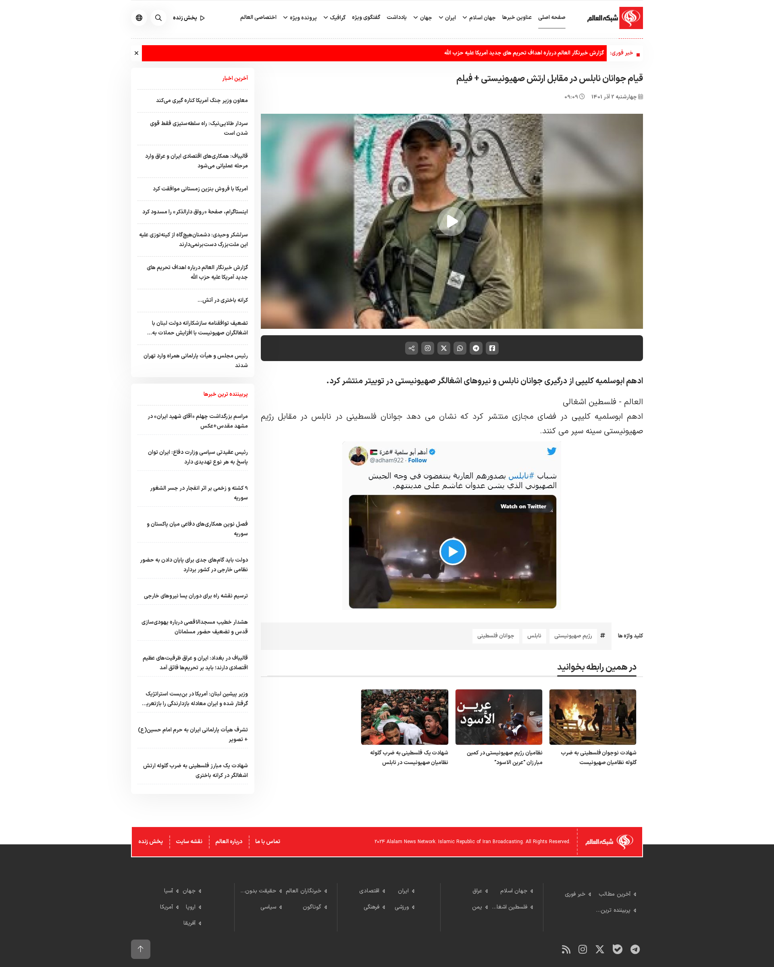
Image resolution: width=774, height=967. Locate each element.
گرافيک (337, 18)
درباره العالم (228, 842)
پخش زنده (150, 842)
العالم (633, 402)
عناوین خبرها (517, 17)
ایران (450, 18)
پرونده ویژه (303, 18)
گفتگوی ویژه (366, 17)
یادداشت (397, 17)
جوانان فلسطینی (495, 636)
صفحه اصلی (552, 17)
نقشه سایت (189, 842)
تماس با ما (267, 842)
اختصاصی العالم (258, 17)
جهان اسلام (482, 18)
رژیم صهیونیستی (573, 636)
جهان (425, 18)
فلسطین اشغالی (589, 402)
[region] (452, 221)
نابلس (534, 636)
